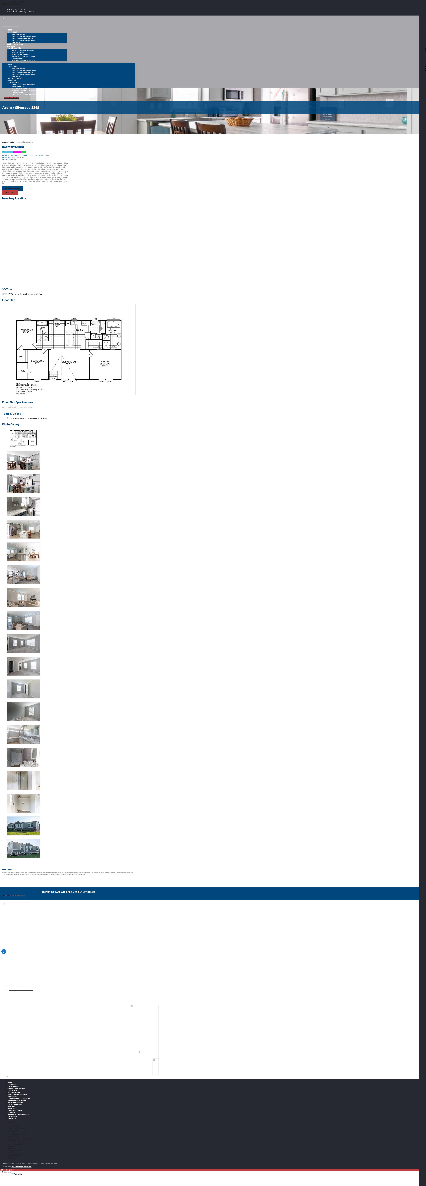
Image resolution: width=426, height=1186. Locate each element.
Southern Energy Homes (17, 1100)
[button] (35, 187)
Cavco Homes (13, 1086)
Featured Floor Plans (15, 1102)
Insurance (11, 46)
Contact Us (12, 1118)
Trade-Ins (11, 1112)
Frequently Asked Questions (18, 1114)
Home (9, 30)
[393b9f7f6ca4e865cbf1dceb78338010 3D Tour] (22, 294)
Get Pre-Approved (15, 44)
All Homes (16, 42)
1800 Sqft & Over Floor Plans (23, 40)
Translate (18, 1174)
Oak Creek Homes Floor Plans (19, 1098)
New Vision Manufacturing (17, 1094)
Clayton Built (12, 1090)
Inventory (11, 142)
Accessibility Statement (48, 1163)
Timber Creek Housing (16, 1088)
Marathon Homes (14, 1092)
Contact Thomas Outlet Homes (24, 60)
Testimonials (12, 1116)
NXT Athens (12, 1096)
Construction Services (16, 1110)
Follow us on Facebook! (11, 4)
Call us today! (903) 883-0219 (13, 2)
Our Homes (12, 1084)
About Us (11, 1108)
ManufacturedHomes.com (22, 1167)
